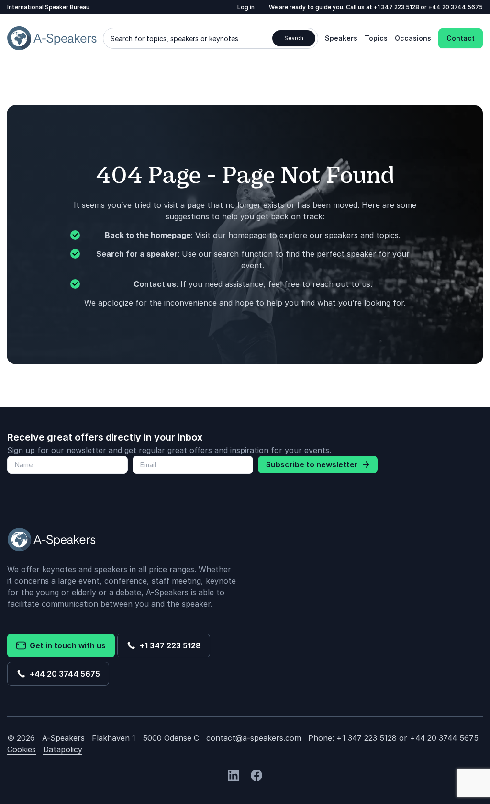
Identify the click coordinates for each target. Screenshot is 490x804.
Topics (376, 38)
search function (243, 254)
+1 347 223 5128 (397, 7)
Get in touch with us (66, 645)
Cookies (21, 749)
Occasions (413, 38)
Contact (460, 38)
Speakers (341, 38)
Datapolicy (62, 749)
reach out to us (341, 284)
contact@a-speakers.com (253, 738)
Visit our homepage (231, 235)
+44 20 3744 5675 (455, 7)
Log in (246, 7)
